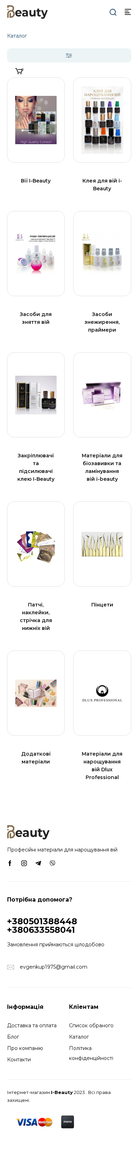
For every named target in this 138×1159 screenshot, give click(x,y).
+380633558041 (41, 930)
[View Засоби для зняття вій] (36, 253)
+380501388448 (42, 921)
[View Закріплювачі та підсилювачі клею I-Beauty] (36, 394)
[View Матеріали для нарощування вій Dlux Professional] (102, 693)
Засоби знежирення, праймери (102, 322)
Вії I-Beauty (36, 181)
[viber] (52, 863)
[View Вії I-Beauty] (36, 120)
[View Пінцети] (102, 544)
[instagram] (24, 863)
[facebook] (10, 863)
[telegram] (38, 863)
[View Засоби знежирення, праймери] (102, 253)
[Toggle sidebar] (69, 55)
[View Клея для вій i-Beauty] (102, 120)
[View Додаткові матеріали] (36, 693)
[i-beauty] (27, 11)
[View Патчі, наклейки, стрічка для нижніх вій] (36, 544)
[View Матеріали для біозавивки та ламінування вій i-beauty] (102, 394)
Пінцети (102, 605)
